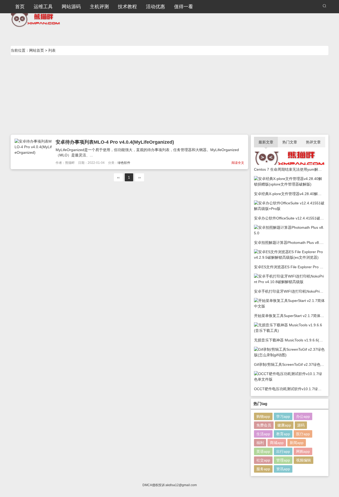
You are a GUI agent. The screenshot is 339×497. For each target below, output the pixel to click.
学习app (283, 416)
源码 (301, 425)
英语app (263, 451)
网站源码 (71, 6)
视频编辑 (303, 460)
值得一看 (183, 6)
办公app (303, 416)
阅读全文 (237, 163)
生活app (263, 434)
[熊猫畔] (35, 19)
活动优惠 (155, 6)
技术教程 (127, 6)
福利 (260, 443)
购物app (263, 416)
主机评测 (99, 6)
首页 (20, 6)
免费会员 (263, 425)
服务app (263, 469)
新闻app (297, 443)
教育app (283, 434)
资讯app (283, 469)
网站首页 (36, 50)
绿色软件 (124, 163)
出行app (283, 451)
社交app (263, 460)
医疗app (303, 434)
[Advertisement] (169, 95)
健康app (284, 425)
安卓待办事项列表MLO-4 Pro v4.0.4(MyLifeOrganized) (115, 142)
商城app (277, 443)
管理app (283, 460)
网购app (303, 451)
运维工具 (43, 6)
